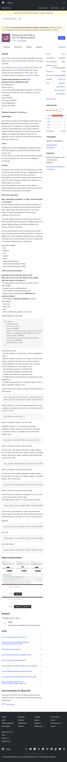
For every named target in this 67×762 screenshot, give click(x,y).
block (56, 90)
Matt (4, 735)
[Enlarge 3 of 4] (41, 563)
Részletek (7, 47)
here (28, 79)
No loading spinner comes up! (11, 649)
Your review (50, 131)
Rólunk (4, 717)
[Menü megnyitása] (64, 2)
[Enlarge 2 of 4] (26, 563)
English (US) (61, 79)
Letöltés (61, 38)
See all (63, 131)
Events (53, 720)
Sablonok (21, 720)
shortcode (62, 90)
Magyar (8, 749)
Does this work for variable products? (14, 660)
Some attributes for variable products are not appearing (19, 666)
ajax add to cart (61, 86)
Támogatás (61, 47)
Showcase (21, 717)
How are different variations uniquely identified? (17, 671)
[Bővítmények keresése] (20, 19)
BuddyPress (6, 741)
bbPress (5, 738)
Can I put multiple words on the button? (14, 637)
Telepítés (29, 47)
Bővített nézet (51, 99)
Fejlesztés (39, 47)
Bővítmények (22, 723)
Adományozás (56, 723)
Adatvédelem (6, 726)
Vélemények (18, 47)
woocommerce (61, 93)
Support (36, 720)
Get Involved (55, 717)
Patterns (21, 726)
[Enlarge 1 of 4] (12, 563)
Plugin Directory (6, 8)
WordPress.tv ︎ (39, 726)
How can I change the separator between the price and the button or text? (15, 643)
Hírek (3, 720)
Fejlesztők (37, 723)
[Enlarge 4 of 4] (41, 575)
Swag (53, 726)
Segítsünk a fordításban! (46, 13)
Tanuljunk (37, 717)
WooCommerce (19, 67)
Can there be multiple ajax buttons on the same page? (19, 677)
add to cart (62, 83)
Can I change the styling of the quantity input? (16, 655)
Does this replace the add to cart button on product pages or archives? (14, 682)
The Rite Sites (21, 40)
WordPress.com (8, 732)
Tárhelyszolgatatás (8, 723)
